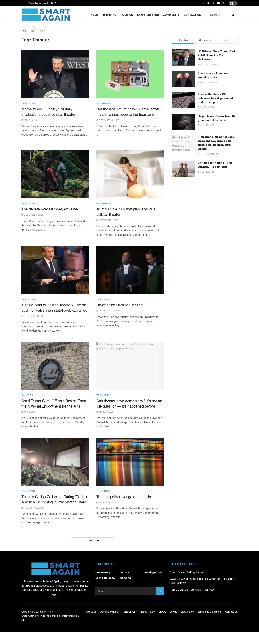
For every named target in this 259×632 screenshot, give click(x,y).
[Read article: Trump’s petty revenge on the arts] (130, 462)
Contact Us (192, 14)
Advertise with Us (110, 611)
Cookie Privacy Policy (182, 611)
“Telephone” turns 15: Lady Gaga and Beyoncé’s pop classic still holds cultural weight (216, 143)
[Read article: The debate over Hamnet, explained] (55, 174)
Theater (42, 30)
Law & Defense (148, 14)
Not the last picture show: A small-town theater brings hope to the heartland (127, 111)
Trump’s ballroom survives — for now (191, 589)
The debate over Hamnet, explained (50, 209)
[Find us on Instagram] (213, 3)
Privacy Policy (147, 611)
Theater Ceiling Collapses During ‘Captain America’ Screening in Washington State (54, 499)
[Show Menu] (22, 3)
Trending (109, 14)
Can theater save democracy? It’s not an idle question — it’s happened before (129, 403)
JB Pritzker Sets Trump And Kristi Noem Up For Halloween (216, 55)
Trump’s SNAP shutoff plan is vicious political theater (125, 211)
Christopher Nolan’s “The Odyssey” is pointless (215, 165)
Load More (93, 540)
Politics (127, 14)
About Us (91, 611)
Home (94, 14)
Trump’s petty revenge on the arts (123, 496)
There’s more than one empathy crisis (213, 75)
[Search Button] (234, 14)
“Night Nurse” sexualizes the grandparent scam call (217, 118)
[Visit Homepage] (45, 14)
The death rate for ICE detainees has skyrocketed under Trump (215, 98)
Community (171, 14)
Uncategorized (152, 572)
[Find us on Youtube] (218, 3)
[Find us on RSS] (223, 3)
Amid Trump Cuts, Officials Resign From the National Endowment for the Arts (53, 403)
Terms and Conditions (209, 611)
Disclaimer (129, 611)
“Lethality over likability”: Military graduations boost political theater (48, 111)
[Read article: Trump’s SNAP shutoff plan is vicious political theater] (130, 174)
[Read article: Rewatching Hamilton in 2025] (130, 270)
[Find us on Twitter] (208, 3)
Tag (33, 30)
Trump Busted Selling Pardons (187, 572)
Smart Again (46, 611)
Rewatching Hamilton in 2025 (119, 304)
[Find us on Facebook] (203, 3)
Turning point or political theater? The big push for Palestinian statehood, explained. (54, 307)
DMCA (162, 611)
